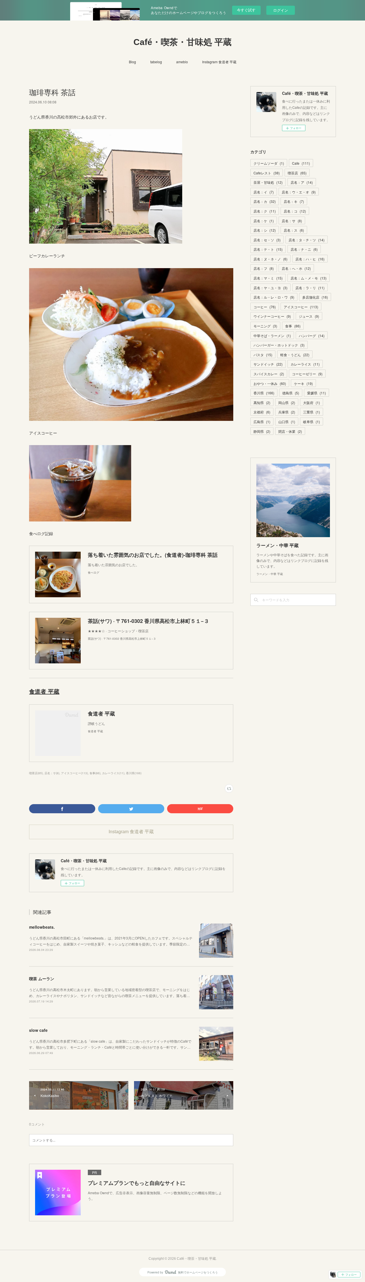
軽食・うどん (294, 354)
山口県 (286, 421)
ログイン (280, 10)
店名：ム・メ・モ (309, 278)
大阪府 (311, 402)
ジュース (309, 316)
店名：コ (295, 211)
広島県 (262, 421)
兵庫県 (286, 411)
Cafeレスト (267, 172)
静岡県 (262, 431)
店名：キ (294, 201)
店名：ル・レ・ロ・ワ (274, 297)
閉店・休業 (290, 431)
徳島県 (290, 392)
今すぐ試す (246, 10)
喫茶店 (297, 172)
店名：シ (265, 230)
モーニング (265, 325)
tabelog (156, 61)
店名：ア (302, 182)
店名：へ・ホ (296, 268)
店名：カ (265, 201)
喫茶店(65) (36, 773)
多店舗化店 (315, 297)
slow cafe (38, 1030)
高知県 (262, 402)
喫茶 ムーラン (41, 978)
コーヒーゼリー (307, 373)
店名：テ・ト (268, 249)
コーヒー (265, 306)
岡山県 (286, 402)
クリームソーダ (269, 163)
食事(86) (95, 773)
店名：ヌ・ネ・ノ (270, 258)
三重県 (311, 411)
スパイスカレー (269, 373)
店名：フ (264, 268)
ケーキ (303, 383)
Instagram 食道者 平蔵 (219, 61)
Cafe (301, 163)
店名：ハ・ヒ (310, 258)
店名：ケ (264, 220)
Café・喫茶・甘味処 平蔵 (182, 42)
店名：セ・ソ (267, 239)
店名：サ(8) (51, 773)
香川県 (264, 392)
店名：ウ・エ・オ (299, 191)
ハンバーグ (312, 335)
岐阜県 (311, 421)
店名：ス (294, 230)
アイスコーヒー (301, 306)
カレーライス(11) (113, 773)
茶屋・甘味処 (268, 182)
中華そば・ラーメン (272, 335)
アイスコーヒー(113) (74, 773)
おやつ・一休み (270, 383)
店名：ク (265, 211)
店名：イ (264, 191)
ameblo (182, 61)
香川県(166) (133, 773)
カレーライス (305, 364)
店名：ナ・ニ (304, 249)
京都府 (262, 411)
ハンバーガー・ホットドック (279, 345)
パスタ (263, 354)
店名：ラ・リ (310, 287)
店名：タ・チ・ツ (307, 239)
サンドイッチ (268, 364)
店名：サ (292, 220)
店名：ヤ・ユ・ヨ (270, 287)
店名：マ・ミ (268, 278)
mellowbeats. (43, 927)
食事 (293, 325)
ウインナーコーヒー (272, 316)
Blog (132, 61)
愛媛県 (316, 392)
